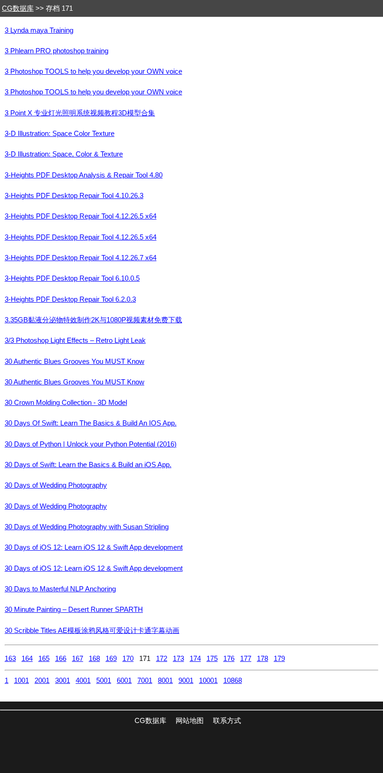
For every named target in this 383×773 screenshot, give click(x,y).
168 (94, 658)
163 (10, 658)
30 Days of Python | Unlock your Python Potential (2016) (91, 444)
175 (212, 658)
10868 (232, 680)
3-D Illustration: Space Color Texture (59, 133)
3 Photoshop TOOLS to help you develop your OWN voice (93, 71)
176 (228, 658)
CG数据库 (18, 8)
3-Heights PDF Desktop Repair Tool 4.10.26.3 (74, 195)
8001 (165, 680)
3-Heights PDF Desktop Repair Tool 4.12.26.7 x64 (80, 258)
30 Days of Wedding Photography (56, 485)
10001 (208, 680)
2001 (42, 680)
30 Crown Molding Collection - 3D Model (66, 402)
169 (111, 658)
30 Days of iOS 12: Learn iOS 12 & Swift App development (94, 547)
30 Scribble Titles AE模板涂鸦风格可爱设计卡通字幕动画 (92, 630)
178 (262, 658)
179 (279, 658)
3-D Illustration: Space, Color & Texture (64, 154)
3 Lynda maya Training (39, 30)
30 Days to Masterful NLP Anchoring (60, 589)
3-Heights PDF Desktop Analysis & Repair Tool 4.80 (84, 175)
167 (77, 658)
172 (161, 658)
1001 (21, 680)
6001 (124, 680)
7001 (144, 680)
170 (128, 658)
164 (27, 658)
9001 (185, 680)
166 (60, 658)
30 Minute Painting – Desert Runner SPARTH (74, 609)
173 (178, 658)
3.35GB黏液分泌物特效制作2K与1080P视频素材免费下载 (93, 320)
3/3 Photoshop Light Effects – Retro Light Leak (75, 340)
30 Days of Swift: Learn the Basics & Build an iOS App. (88, 464)
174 (195, 658)
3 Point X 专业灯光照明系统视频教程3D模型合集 (80, 113)
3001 (62, 680)
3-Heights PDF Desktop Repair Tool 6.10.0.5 (72, 278)
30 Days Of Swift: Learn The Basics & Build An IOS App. (91, 423)
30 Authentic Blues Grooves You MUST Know (74, 361)
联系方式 (227, 720)
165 (44, 658)
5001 (103, 680)
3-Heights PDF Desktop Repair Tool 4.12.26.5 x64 (80, 216)
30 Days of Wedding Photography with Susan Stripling (87, 527)
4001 (83, 680)
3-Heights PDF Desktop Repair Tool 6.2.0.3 (70, 299)
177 (245, 658)
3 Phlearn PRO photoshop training (56, 51)
